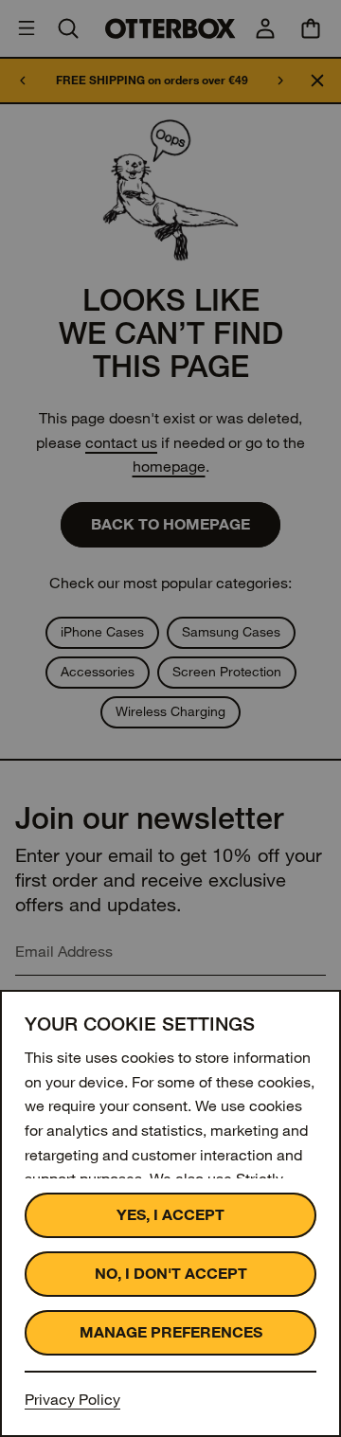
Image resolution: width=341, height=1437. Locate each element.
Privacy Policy (72, 1400)
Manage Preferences (171, 1332)
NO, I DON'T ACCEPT (171, 1274)
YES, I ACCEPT (170, 1215)
